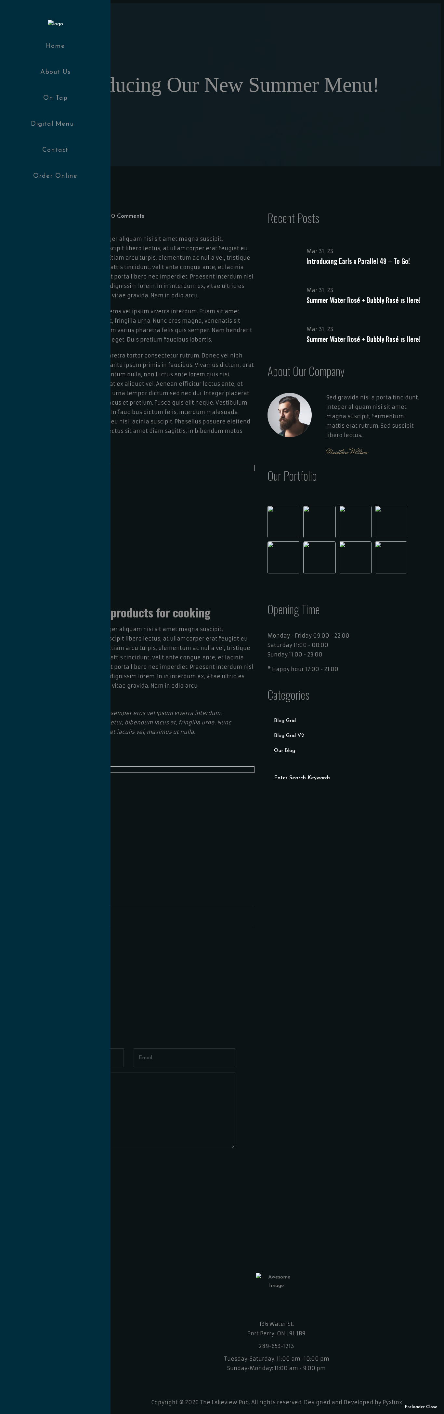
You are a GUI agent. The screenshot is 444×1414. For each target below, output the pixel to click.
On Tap (55, 98)
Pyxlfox (392, 1402)
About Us (55, 72)
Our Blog (284, 750)
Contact (55, 150)
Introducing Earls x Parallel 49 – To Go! (358, 261)
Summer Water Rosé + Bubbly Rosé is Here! (364, 300)
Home (55, 46)
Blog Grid (285, 720)
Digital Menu (52, 124)
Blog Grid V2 (289, 735)
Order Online (55, 176)
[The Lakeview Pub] (55, 23)
